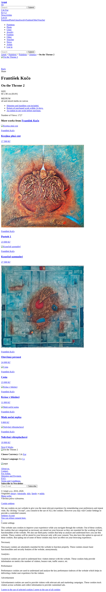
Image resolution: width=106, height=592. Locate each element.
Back (3, 69)
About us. (5, 468)
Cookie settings (7, 503)
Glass (16, 20)
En (2, 12)
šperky (34, 493)
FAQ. (3, 478)
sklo (29, 493)
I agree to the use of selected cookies (17, 589)
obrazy (13, 493)
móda (41, 493)
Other (35, 20)
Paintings (5, 20)
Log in (4, 17)
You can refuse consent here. (13, 518)
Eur (6, 10)
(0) (2, 5)
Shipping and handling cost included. (23, 105)
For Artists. (6, 473)
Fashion (29, 20)
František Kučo (30, 120)
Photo (11, 20)
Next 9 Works (7, 447)
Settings (4, 515)
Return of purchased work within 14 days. (25, 108)
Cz (5, 12)
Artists (9, 15)
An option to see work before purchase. (24, 110)
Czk (3, 10)
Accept (11, 515)
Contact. (4, 471)
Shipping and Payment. (11, 476)
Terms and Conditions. (11, 481)
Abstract (32, 54)
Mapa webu (6, 496)
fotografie (21, 493)
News (3, 15)
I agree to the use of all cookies (46, 589)
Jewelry (22, 20)
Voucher (41, 20)
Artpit (4, 54)
